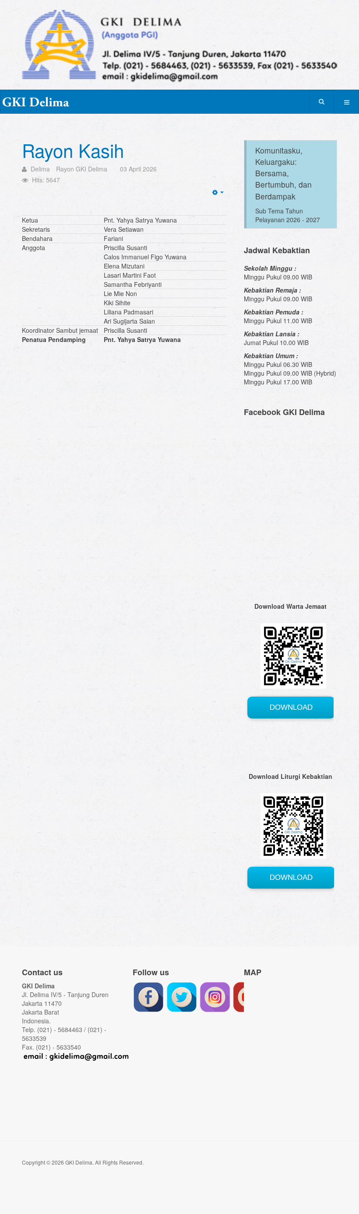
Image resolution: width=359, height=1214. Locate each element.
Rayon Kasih (73, 150)
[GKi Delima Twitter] (181, 996)
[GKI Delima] (35, 102)
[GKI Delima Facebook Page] (148, 996)
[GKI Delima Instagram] (215, 996)
